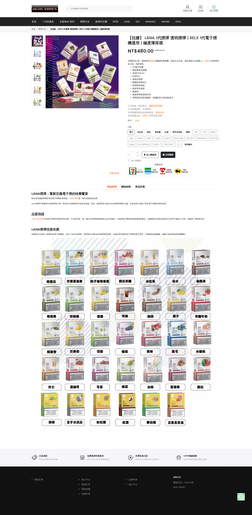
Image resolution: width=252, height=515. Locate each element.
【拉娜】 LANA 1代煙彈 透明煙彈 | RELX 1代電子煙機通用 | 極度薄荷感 (79, 29)
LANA (127, 21)
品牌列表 (84, 493)
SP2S (115, 21)
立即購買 (169, 154)
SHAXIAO (150, 21)
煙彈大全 (85, 21)
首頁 (34, 21)
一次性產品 (48, 21)
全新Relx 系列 (67, 21)
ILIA (138, 21)
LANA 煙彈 (73, 198)
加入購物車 (151, 154)
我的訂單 (37, 479)
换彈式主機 (101, 21)
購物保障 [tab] (126, 187)
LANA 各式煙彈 (38, 219)
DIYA (178, 21)
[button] (38, 106)
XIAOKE (165, 21)
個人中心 (84, 479)
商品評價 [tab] (140, 187)
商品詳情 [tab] (112, 187)
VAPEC (145, 115)
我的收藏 (84, 489)
